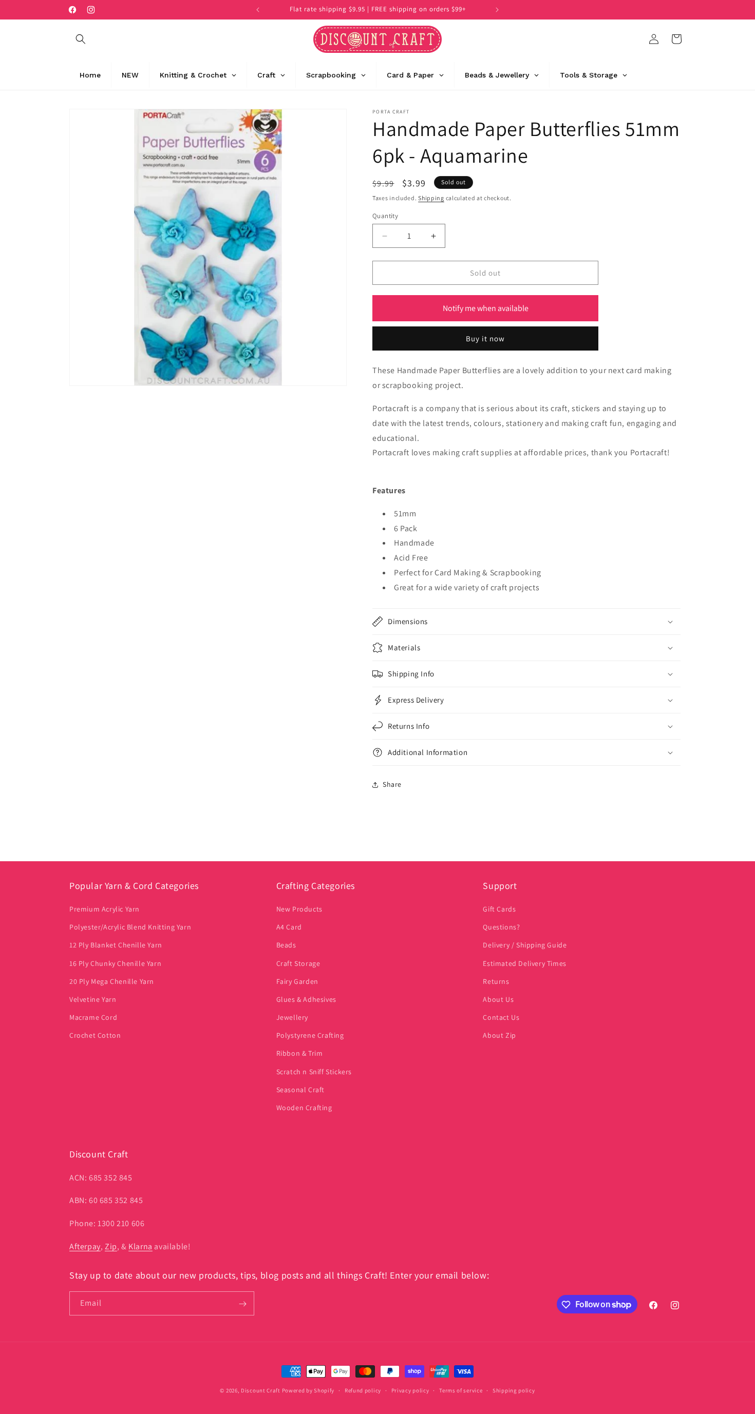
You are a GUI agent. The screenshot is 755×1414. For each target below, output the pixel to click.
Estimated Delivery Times (524, 963)
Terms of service (460, 1389)
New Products (299, 909)
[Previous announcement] (258, 10)
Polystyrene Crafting (310, 1035)
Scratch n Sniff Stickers (314, 1071)
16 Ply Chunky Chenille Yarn (115, 963)
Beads (286, 945)
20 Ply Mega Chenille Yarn (111, 981)
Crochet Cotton (95, 1035)
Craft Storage (298, 963)
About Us (498, 999)
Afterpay (85, 1246)
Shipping (431, 198)
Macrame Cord (93, 1017)
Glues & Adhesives (306, 999)
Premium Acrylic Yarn (104, 909)
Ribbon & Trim (299, 1053)
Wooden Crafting (304, 1107)
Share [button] (392, 784)
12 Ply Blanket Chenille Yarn (115, 945)
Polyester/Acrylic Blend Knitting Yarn (130, 927)
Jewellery (292, 1017)
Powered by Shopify (308, 1390)
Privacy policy (410, 1389)
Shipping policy (514, 1389)
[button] (80, 39)
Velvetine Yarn (92, 999)
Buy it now (485, 338)
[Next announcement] (497, 10)
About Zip (499, 1035)
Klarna (140, 1246)
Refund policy (363, 1389)
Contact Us (501, 1017)
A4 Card (289, 927)
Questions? (501, 927)
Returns (496, 981)
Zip (111, 1246)
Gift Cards (499, 909)
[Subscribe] (242, 1304)
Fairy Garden (297, 981)
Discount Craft (260, 1390)
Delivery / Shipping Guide (525, 945)
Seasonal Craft (300, 1089)
